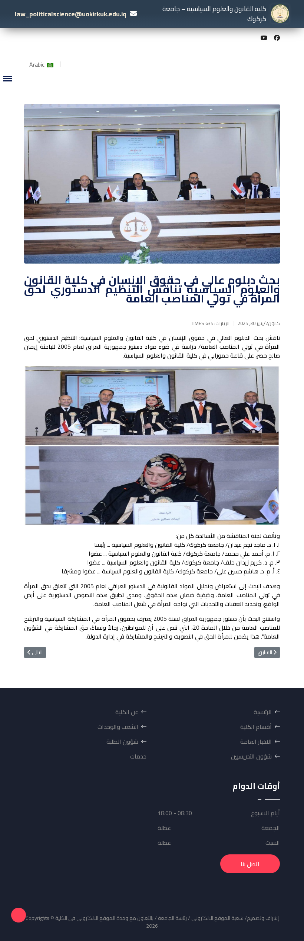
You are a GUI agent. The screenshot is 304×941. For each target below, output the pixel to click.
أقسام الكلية (256, 726)
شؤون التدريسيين (251, 756)
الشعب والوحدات (118, 726)
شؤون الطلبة (122, 741)
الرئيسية (263, 711)
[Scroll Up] (18, 915)
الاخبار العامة (256, 741)
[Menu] (7, 79)
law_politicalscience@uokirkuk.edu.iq (70, 14)
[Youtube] (264, 37)
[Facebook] (277, 37)
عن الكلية (126, 711)
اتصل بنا (250, 864)
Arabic (37, 64)
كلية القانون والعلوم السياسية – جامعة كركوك (214, 14)
